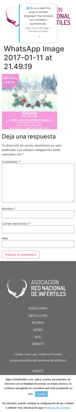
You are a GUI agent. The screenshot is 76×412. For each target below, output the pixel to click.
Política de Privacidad (50, 354)
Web (5, 238)
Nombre (8, 208)
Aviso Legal (30, 354)
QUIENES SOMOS (38, 308)
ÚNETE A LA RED (38, 315)
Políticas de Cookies (57, 407)
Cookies (18, 354)
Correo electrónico (16, 223)
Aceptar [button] (41, 394)
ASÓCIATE (38, 371)
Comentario (11, 161)
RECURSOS (38, 322)
